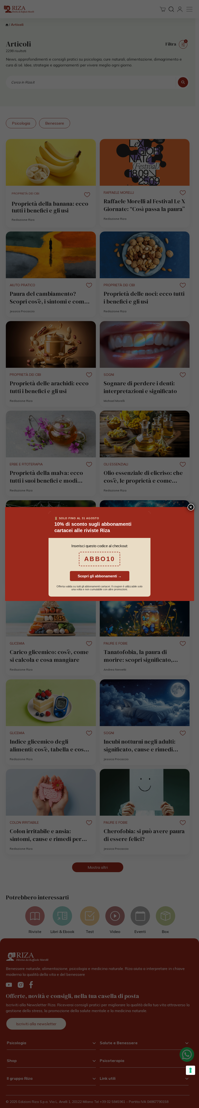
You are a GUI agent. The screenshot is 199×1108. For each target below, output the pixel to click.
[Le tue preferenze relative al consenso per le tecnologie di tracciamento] (190, 1070)
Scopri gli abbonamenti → (100, 576)
